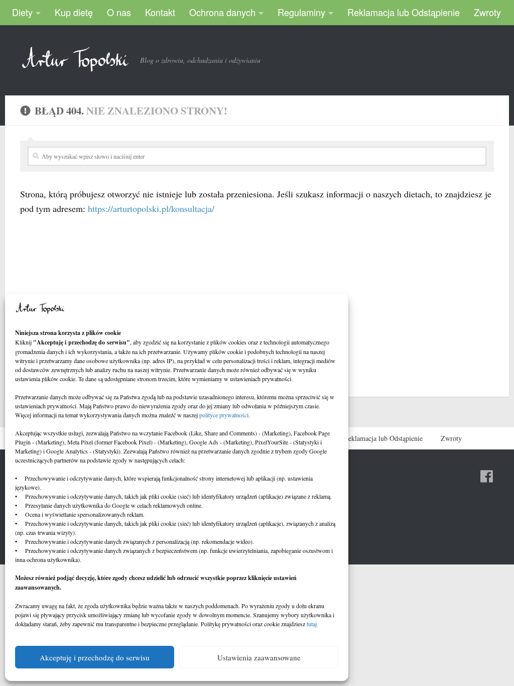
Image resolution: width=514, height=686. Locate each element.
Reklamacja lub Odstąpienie (403, 12)
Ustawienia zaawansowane (259, 657)
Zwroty (487, 12)
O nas (119, 12)
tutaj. (312, 624)
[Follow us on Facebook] (487, 477)
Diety (22, 12)
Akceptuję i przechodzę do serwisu (95, 657)
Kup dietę (74, 12)
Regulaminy (301, 12)
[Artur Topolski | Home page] (75, 59)
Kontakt (160, 12)
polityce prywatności (223, 415)
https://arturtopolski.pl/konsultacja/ (151, 208)
